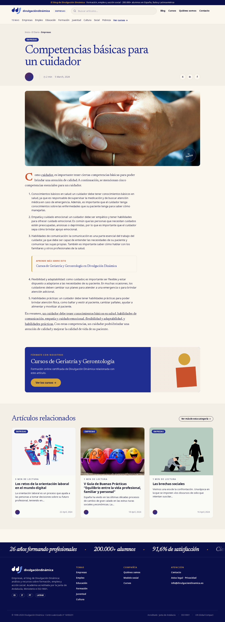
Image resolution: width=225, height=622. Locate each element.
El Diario (35, 32)
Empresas (27, 20)
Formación (63, 20)
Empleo (39, 20)
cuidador (47, 175)
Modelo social (131, 577)
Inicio (27, 32)
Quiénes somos (187, 10)
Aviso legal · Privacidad (184, 577)
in (190, 76)
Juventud (76, 20)
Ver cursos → (120, 20)
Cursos (172, 10)
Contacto (204, 10)
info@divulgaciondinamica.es (187, 583)
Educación (50, 20)
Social (97, 20)
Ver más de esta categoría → (196, 418)
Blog (163, 10)
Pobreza (106, 20)
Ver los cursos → (46, 382)
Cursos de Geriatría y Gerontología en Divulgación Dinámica (76, 266)
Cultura (87, 20)
